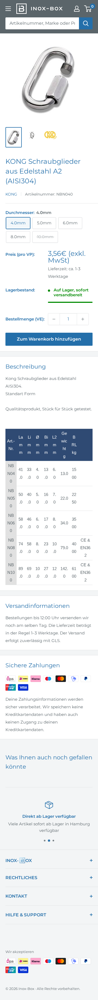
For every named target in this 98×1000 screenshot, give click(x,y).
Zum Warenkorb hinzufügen (49, 339)
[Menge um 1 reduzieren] (54, 319)
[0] (88, 8)
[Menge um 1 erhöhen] (82, 319)
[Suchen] (86, 23)
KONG (11, 194)
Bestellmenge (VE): (25, 319)
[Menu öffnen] (8, 9)
